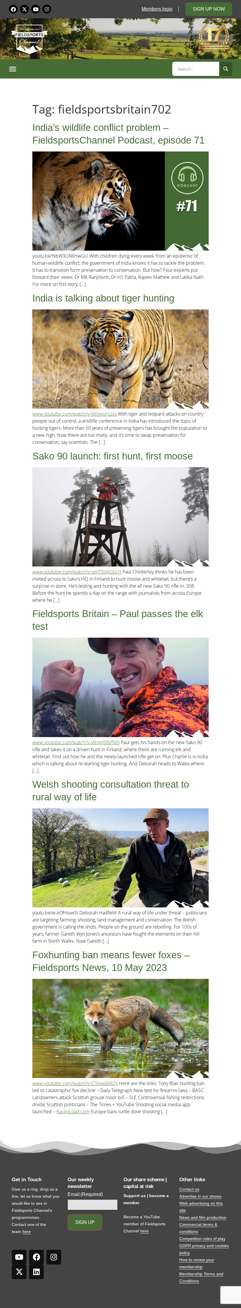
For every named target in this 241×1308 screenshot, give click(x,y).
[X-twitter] (24, 9)
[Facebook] (13, 9)
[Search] (225, 69)
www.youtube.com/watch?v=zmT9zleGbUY (76, 572)
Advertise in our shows (200, 1196)
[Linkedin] (36, 1271)
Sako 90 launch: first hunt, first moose (112, 456)
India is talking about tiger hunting (103, 298)
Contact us (189, 1189)
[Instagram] (46, 9)
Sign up (85, 1222)
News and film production (202, 1217)
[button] (89, 69)
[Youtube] (35, 9)
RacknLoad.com (73, 1111)
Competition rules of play (202, 1238)
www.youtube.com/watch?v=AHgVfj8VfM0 (76, 742)
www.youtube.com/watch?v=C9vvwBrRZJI (75, 1083)
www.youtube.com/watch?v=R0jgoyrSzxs (74, 414)
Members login (157, 8)
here (26, 1231)
